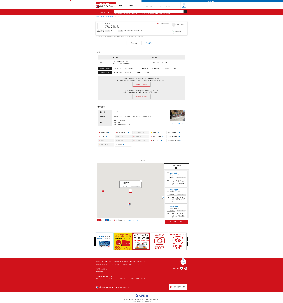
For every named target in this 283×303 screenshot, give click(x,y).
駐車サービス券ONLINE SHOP (138, 278)
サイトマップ (141, 264)
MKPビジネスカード (168, 5)
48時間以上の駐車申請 (141, 84)
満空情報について (133, 220)
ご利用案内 (124, 264)
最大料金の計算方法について (138, 261)
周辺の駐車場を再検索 (176, 222)
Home (98, 261)
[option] (105, 241)
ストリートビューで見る (178, 123)
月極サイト (212, 1)
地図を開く (179, 31)
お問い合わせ (167, 6)
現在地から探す (106, 261)
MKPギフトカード (159, 5)
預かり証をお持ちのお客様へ (102, 264)
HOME (121, 5)
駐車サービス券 (149, 6)
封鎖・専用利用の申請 (141, 96)
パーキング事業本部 (128, 299)
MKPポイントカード (150, 5)
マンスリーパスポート (160, 6)
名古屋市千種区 (109, 16)
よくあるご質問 (129, 5)
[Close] (141, 181)
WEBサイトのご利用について (152, 299)
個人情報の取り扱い (139, 299)
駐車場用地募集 (99, 271)
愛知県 (102, 16)
